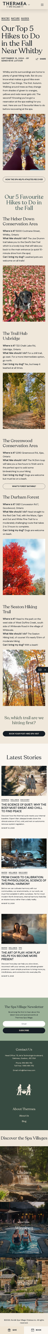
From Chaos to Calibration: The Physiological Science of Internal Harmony (23, 880)
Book (38, 1330)
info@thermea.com (27, 1070)
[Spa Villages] (29, 4)
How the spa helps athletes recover (24, 179)
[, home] (15, 4)
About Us (24, 1115)
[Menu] (42, 5)
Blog (24, 1121)
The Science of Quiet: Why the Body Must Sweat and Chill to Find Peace (23, 808)
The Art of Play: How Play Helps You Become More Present (20, 956)
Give (14, 1330)
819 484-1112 (27, 1063)
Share (43, 59)
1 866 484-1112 (28, 1065)
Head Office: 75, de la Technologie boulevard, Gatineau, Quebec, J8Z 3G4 (24, 1057)
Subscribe (24, 1030)
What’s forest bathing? (24, 486)
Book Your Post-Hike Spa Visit (24, 734)
